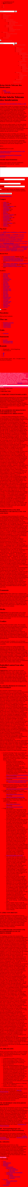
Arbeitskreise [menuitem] (9, 1174)
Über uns (5, 32)
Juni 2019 (5, 304)
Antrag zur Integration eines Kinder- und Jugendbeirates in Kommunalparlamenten (13, 260)
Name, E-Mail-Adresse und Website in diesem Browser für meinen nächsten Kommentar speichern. (13, 190)
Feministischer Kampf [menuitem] (14, 1176)
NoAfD (1, 243)
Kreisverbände (9, 19)
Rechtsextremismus (8, 217)
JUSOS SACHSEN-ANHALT (13, 240)
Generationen (16, 236)
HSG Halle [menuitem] (12, 1171)
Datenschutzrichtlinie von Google (14, 855)
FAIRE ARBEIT (21, 234)
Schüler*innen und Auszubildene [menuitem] (14, 1172)
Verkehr (5, 224)
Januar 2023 (6, 287)
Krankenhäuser (2, 241)
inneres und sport (8, 155)
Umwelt (5, 221)
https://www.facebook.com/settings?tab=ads (17, 780)
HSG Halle (12, 24)
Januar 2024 (6, 277)
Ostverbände (16, 243)
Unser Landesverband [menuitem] (11, 1181)
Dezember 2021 (7, 297)
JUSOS (14, 155)
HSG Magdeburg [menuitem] (13, 1169)
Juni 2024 (5, 275)
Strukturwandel (7, 220)
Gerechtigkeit (21, 236)
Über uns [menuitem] (5, 1179)
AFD (4, 232)
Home (4, 90)
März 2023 (5, 284)
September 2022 (7, 290)
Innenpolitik (7, 92)
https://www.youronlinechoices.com (17, 782)
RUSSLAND (4, 247)
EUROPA (15, 234)
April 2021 (5, 300)
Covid (11, 234)
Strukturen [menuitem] (5, 1165)
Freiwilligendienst (7, 236)
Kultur (4, 212)
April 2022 (5, 294)
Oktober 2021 (6, 298)
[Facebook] (3, 354)
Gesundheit (6, 207)
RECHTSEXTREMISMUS (12, 245)
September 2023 (7, 279)
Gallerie (8, 36)
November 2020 (7, 301)
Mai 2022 (5, 293)
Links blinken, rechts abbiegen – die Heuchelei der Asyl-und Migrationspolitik (15, 264)
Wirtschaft (5, 226)
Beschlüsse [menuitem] (6, 1164)
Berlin (18, 232)
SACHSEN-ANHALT (20, 247)
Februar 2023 (6, 286)
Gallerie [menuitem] (8, 1183)
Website (2, 186)
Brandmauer (23, 232)
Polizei (17, 155)
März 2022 (5, 296)
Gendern (12, 236)
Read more (2, 156)
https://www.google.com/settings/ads (15, 797)
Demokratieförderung (8, 206)
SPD (20, 155)
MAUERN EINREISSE (10, 241)
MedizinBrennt (17, 241)
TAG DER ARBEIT (6, 250)
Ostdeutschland (8, 243)
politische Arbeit (24, 243)
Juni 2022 (5, 291)
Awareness (12, 30)
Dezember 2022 (7, 289)
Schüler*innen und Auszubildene (14, 25)
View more (20, 383)
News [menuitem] (4, 1161)
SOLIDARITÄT (11, 249)
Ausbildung (13, 232)
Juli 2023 (5, 282)
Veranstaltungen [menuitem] (7, 1162)
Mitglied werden (17, 82)
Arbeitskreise (9, 26)
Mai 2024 (5, 276)
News (4, 14)
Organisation (6, 216)
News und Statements (12, 103)
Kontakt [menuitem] (8, 1182)
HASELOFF (11, 238)
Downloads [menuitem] (6, 1185)
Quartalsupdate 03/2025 (9, 256)
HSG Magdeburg (13, 22)
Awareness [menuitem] (12, 1178)
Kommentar (3, 166)
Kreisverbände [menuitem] (9, 1167)
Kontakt (8, 35)
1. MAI (1, 232)
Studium (1, 250)
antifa (8, 232)
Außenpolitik (6, 203)
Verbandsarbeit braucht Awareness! (11, 258)
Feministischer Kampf (14, 29)
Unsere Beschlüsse (7, 223)
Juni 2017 (5, 307)
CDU (2, 234)
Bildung (11, 28)
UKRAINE (14, 250)
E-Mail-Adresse (4, 182)
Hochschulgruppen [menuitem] (11, 1168)
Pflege (20, 243)
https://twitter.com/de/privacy (13, 804)
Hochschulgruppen (11, 21)
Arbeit (4, 202)
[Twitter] (3, 353)
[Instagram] (3, 356)
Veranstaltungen (7, 15)
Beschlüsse (6, 17)
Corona (2, 155)
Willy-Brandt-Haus (20, 250)
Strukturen (5, 18)
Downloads (6, 37)
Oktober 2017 (6, 305)
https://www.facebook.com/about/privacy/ (16, 778)
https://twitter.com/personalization (14, 807)
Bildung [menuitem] (11, 1175)
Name (2, 179)
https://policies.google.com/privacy (14, 794)
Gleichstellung (6, 209)
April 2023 (5, 283)
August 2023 (6, 280)
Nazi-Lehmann (25, 241)
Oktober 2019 (6, 302)
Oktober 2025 (6, 273)
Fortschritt (2, 236)
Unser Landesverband (11, 33)
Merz (21, 241)
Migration (5, 213)
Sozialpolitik (6, 219)
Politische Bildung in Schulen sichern (12, 266)
